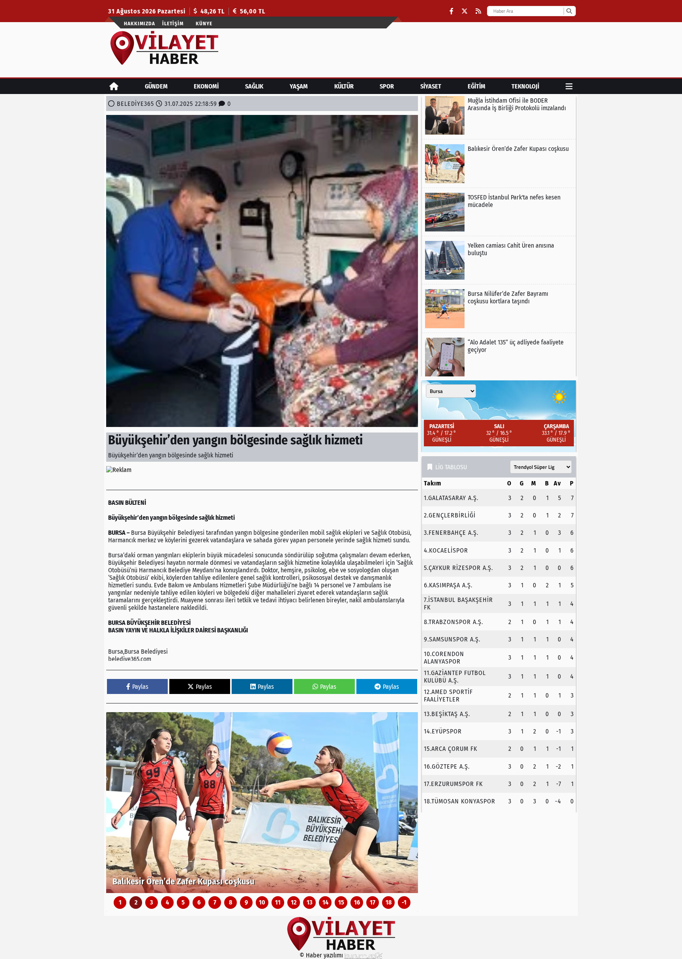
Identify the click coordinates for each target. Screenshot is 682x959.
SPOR (387, 86)
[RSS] (478, 11)
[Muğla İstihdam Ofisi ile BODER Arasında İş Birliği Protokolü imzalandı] (499, 115)
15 (341, 902)
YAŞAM (299, 86)
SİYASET (430, 86)
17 (372, 902)
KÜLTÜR (344, 86)
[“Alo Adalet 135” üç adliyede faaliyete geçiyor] (499, 357)
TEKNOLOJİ (525, 86)
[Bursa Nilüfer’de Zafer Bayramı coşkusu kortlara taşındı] (499, 308)
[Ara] (569, 11)
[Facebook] (451, 11)
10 (262, 902)
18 (389, 902)
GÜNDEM (156, 86)
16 (357, 902)
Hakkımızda (139, 23)
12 (293, 902)
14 (325, 902)
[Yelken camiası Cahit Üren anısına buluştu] (499, 260)
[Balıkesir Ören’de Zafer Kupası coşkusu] (262, 802)
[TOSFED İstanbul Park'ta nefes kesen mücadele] (499, 212)
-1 (404, 902)
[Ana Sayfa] (114, 86)
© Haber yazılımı (322, 955)
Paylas (140, 686)
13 (310, 902)
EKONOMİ (206, 86)
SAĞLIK (254, 86)
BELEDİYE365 (135, 103)
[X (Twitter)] (464, 11)
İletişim (173, 23)
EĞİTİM (476, 86)
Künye (204, 23)
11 (278, 902)
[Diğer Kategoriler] (569, 86)
